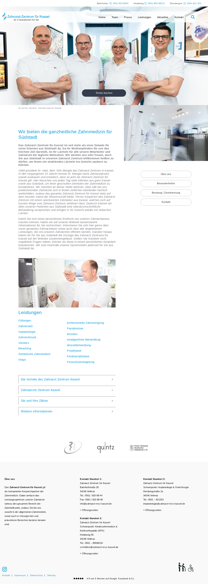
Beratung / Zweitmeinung (166, 192)
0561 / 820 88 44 (93, 495)
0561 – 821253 (156, 499)
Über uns (166, 174)
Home (102, 17)
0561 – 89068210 (94, 543)
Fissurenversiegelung (80, 361)
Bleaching (24, 348)
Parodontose (75, 328)
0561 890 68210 (156, 3)
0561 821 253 (194, 3)
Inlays (22, 359)
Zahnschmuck (27, 337)
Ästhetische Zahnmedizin (34, 354)
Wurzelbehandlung (79, 345)
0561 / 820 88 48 (94, 499)
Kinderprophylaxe (78, 356)
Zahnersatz (25, 326)
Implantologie (26, 331)
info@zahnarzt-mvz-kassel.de (96, 503)
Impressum (20, 575)
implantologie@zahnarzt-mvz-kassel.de (164, 503)
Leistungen (144, 17)
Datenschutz (36, 575)
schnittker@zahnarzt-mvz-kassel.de (99, 547)
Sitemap (51, 575)
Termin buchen (104, 93)
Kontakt (179, 17)
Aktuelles (162, 17)
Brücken (72, 334)
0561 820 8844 (120, 3)
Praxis (128, 17)
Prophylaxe (74, 350)
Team (115, 17)
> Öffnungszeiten (89, 510)
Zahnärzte (33, 108)
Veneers (23, 342)
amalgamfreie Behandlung (83, 339)
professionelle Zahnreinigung (85, 322)
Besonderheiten (166, 183)
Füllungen (24, 320)
